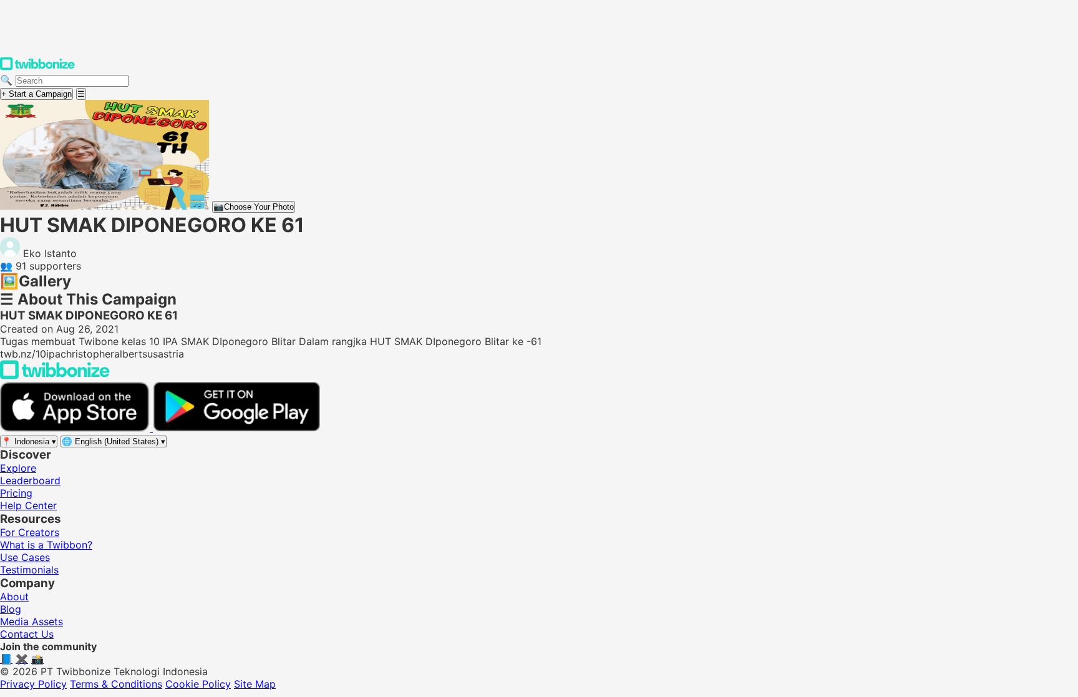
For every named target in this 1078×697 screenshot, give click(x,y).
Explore (18, 468)
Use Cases (25, 557)
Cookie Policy (198, 684)
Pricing (16, 493)
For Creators (29, 532)
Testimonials (29, 569)
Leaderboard (30, 480)
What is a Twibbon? (46, 545)
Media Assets (31, 621)
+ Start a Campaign (36, 94)
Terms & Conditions (116, 684)
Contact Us (27, 634)
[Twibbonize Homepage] (37, 67)
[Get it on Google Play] (236, 428)
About (14, 596)
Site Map (255, 684)
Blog (10, 609)
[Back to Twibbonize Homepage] (55, 375)
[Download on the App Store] (76, 428)
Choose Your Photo (253, 207)
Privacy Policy (33, 684)
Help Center (28, 505)
